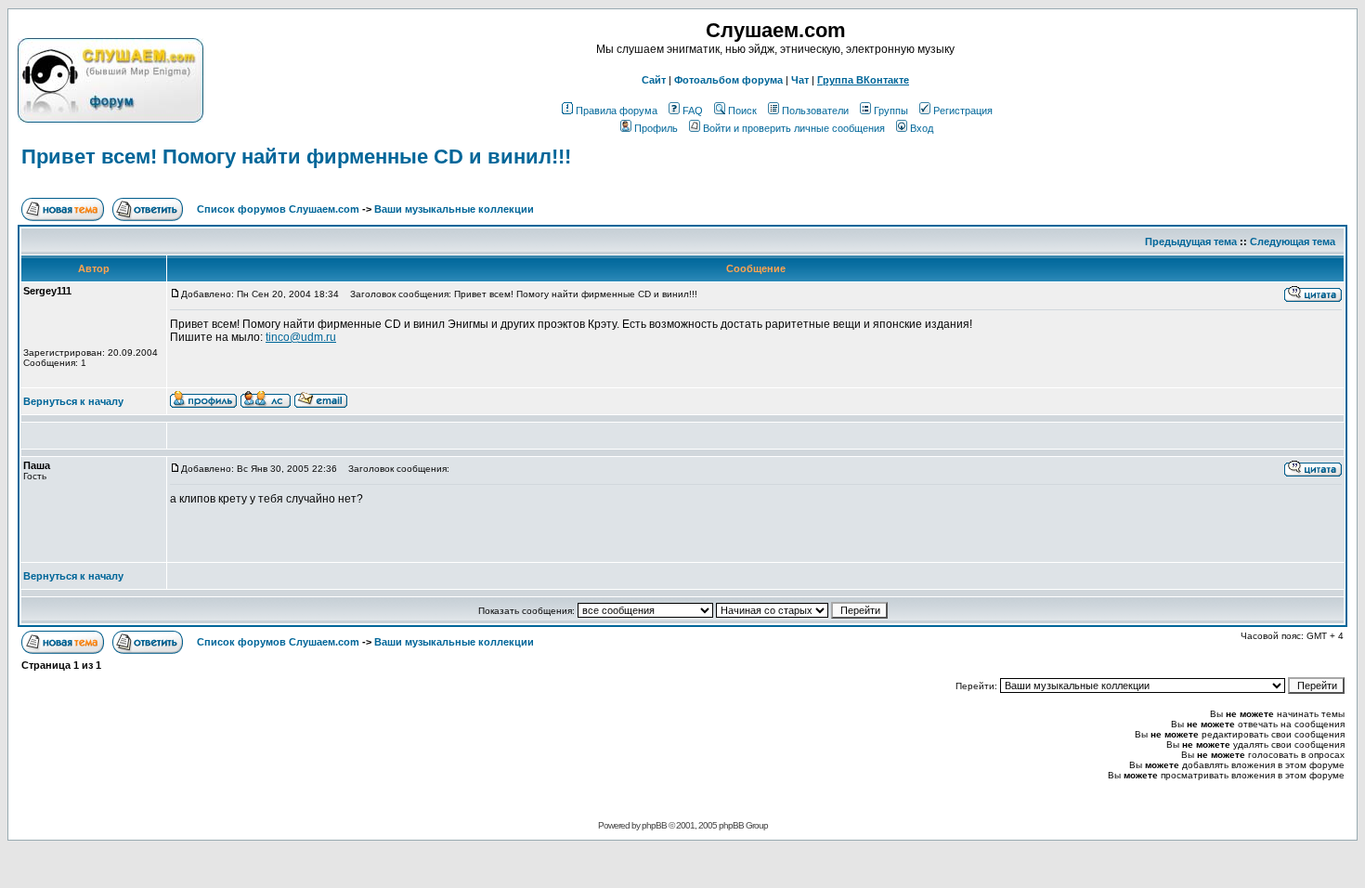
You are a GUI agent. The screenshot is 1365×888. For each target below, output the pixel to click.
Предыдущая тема (1191, 241)
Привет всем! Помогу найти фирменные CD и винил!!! (296, 156)
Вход (921, 128)
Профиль (656, 128)
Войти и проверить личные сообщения (794, 128)
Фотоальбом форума (728, 79)
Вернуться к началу (73, 401)
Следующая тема (1292, 241)
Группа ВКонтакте (863, 79)
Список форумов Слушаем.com (278, 209)
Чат (800, 79)
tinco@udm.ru (301, 337)
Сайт (654, 79)
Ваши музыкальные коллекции (454, 209)
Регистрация (963, 110)
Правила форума (616, 110)
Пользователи (815, 110)
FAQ (692, 110)
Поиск (742, 110)
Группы (891, 110)
